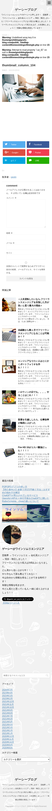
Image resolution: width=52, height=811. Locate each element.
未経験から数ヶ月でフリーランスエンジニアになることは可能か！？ (33, 333)
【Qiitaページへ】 (11, 603)
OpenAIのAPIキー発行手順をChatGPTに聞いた (25, 498)
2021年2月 (7, 730)
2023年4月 (7, 693)
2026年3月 (7, 690)
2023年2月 (7, 698)
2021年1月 (7, 733)
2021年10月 (8, 707)
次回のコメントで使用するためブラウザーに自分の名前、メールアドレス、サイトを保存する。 (25, 269)
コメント (11, 198)
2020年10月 (8, 742)
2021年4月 (7, 724)
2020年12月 (8, 736)
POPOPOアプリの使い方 (14, 486)
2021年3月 (7, 727)
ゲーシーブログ (26, 9)
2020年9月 (7, 745)
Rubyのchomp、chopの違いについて (20, 501)
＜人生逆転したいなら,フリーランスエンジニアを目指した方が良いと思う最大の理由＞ (34, 302)
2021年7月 (7, 716)
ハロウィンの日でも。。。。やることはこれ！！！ (33, 393)
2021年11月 (8, 704)
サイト (9, 253)
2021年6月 (7, 719)
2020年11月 (8, 739)
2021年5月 (7, 722)
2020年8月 (7, 748)
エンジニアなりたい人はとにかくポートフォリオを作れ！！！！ (33, 364)
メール (10, 243)
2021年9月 (7, 710)
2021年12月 (8, 701)
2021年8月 (7, 713)
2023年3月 (7, 695)
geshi (13, 177)
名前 (9, 233)
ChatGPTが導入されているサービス (20, 495)
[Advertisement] (26, 120)
